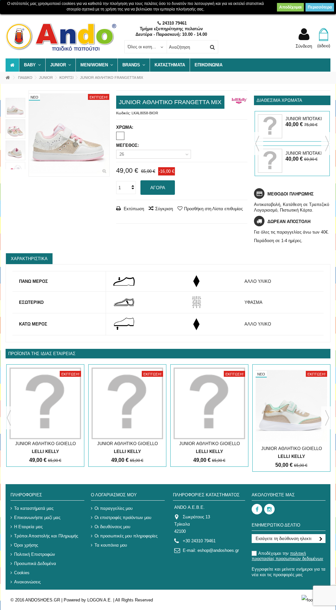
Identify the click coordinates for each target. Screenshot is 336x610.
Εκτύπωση (133, 208)
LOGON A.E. (99, 600)
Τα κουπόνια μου (110, 545)
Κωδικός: (123, 113)
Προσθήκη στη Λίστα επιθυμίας (213, 208)
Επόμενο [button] (106, 133)
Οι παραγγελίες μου (113, 508)
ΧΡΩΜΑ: (125, 127)
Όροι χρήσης (26, 545)
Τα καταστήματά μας (33, 508)
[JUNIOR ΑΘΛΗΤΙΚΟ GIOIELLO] (45, 403)
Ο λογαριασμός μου (114, 494)
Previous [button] (257, 143)
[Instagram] (269, 509)
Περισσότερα (320, 7)
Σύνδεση (304, 46)
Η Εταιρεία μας (28, 526)
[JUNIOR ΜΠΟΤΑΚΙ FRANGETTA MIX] (270, 126)
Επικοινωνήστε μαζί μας (37, 517)
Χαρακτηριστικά (29, 258)
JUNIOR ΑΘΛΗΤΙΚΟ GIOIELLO (45, 443)
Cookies (22, 572)
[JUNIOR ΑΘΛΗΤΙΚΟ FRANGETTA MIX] (69, 133)
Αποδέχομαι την (287, 556)
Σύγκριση (164, 208)
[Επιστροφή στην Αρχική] (8, 78)
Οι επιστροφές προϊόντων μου (122, 517)
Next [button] (327, 143)
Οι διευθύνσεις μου (112, 526)
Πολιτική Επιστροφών (34, 554)
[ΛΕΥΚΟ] (120, 136)
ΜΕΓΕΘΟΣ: (128, 145)
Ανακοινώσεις (27, 581)
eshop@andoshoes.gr (218, 550)
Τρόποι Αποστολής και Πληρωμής (46, 535)
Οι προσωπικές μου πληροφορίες (126, 535)
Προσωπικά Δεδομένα (35, 563)
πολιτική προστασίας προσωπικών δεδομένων (287, 556)
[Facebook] (257, 509)
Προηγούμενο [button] (32, 133)
